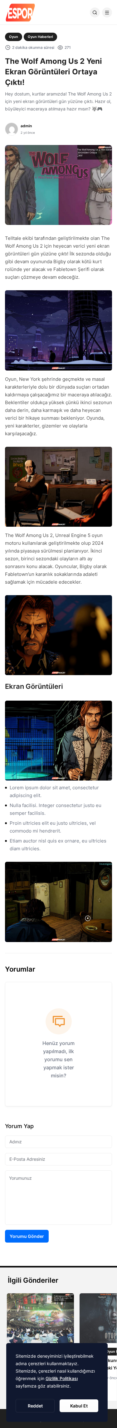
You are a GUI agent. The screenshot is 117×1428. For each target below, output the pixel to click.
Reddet (35, 1405)
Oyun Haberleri (40, 37)
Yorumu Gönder (27, 1236)
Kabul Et (79, 1405)
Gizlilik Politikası (62, 1378)
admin (26, 126)
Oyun (13, 37)
